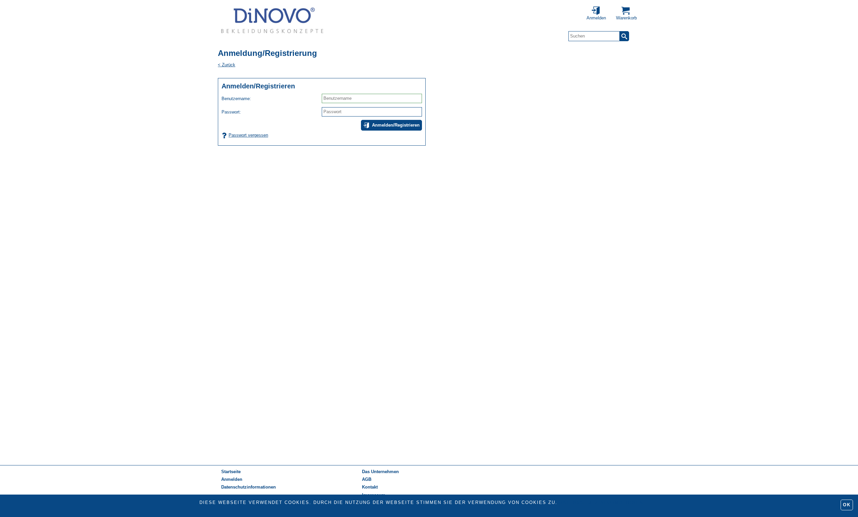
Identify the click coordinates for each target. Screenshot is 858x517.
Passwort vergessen (248, 135)
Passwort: (231, 112)
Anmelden (231, 479)
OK (847, 504)
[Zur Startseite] (272, 20)
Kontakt (370, 487)
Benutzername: (236, 98)
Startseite (231, 471)
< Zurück (226, 64)
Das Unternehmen (380, 471)
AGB (366, 479)
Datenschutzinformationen (601, 502)
